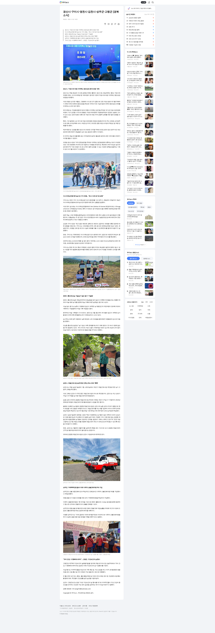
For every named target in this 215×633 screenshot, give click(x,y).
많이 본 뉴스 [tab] (133, 258)
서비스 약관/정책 (93, 606)
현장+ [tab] (149, 207)
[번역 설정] (112, 24)
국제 (148, 310)
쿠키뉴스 (65, 2)
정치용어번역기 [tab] (132, 207)
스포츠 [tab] (151, 302)
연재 (140, 317)
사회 (148, 306)
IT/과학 (140, 314)
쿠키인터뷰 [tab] (140, 211)
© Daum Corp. (64, 613)
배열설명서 (148, 317)
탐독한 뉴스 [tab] (147, 258)
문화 (131, 314)
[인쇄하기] (118, 24)
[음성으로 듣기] (108, 24)
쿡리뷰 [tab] (142, 207)
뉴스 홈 (131, 306)
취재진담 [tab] (130, 203)
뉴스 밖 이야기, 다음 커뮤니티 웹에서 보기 (143, 8)
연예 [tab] (146, 302)
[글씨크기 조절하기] (115, 24)
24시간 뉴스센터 (76, 606)
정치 (140, 310)
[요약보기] (105, 24)
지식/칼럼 (131, 317)
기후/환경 (140, 306)
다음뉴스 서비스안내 (65, 606)
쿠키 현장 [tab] (139, 203)
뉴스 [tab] (142, 302)
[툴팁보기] (153, 14)
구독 (144, 2)
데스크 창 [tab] (131, 211)
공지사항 (84, 606)
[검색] (153, 2)
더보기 (139, 244)
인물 (148, 314)
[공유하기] (148, 2)
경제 (131, 310)
